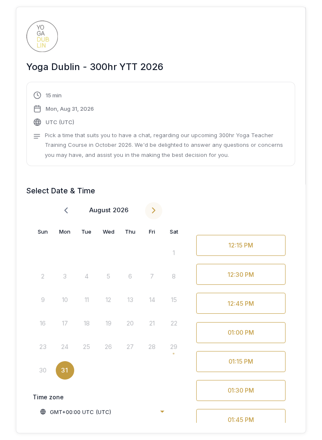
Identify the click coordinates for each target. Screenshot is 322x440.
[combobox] (102, 412)
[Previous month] (66, 210)
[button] (160, 125)
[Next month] (153, 210)
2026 (120, 210)
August (100, 210)
